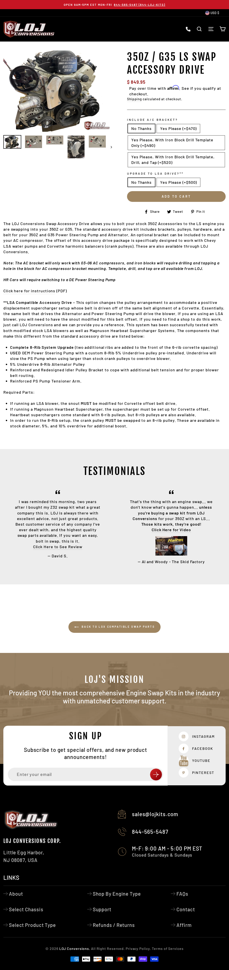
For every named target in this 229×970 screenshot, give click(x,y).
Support (102, 909)
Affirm (183, 925)
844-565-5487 (150, 831)
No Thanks (141, 128)
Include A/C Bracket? (152, 119)
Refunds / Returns (114, 925)
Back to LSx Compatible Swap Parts (118, 626)
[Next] (109, 147)
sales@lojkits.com (155, 814)
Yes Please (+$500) (178, 182)
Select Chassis (26, 909)
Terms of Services (167, 948)
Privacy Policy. (138, 948)
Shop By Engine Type (117, 894)
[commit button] (156, 774)
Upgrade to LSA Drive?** (155, 173)
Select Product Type (32, 925)
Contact (185, 909)
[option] (114, 4)
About (16, 894)
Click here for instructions (29, 290)
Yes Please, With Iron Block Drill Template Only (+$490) (172, 142)
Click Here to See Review (58, 546)
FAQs (182, 894)
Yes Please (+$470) (178, 128)
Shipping (134, 99)
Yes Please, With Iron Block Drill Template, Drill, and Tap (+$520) (173, 159)
